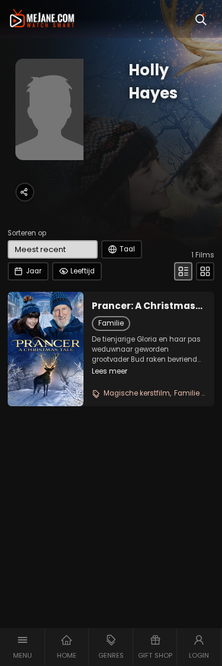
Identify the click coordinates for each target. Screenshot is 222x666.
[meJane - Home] (42, 19)
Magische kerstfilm (137, 393)
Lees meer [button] (109, 371)
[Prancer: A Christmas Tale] (45, 349)
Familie (111, 323)
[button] (22, 647)
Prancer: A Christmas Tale (143, 306)
